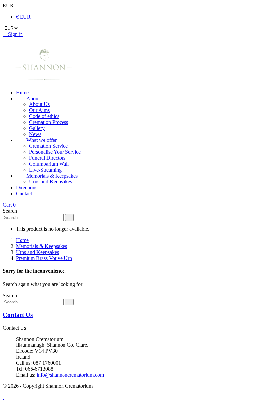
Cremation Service (48, 146)
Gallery (37, 128)
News (35, 134)
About (28, 98)
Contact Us (18, 314)
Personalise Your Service (55, 152)
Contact (24, 193)
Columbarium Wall (49, 164)
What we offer (36, 140)
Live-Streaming (45, 170)
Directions (26, 187)
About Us (39, 104)
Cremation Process (48, 122)
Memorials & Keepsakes (47, 176)
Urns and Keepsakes (50, 181)
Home (22, 92)
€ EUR (23, 17)
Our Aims (39, 110)
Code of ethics (44, 116)
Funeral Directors (47, 158)
